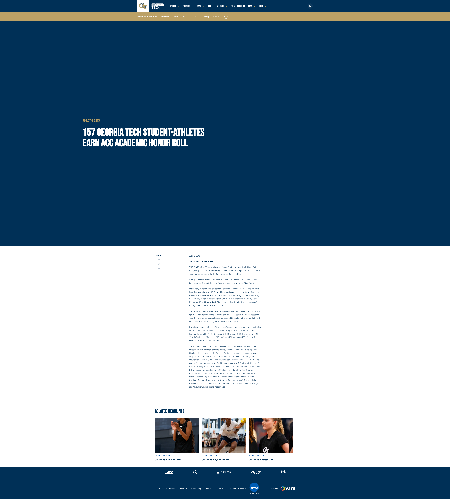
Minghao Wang (242, 283)
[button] (310, 6)
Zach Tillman (217, 302)
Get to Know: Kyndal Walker (215, 460)
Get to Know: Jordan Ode (261, 460)
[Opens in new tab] (169, 472)
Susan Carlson (206, 295)
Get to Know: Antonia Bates (168, 460)
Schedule (165, 16)
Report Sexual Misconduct (237, 489)
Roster (175, 16)
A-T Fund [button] (221, 6)
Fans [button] (199, 6)
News (185, 16)
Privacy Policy (195, 489)
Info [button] (261, 6)
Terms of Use (209, 489)
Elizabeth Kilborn (241, 302)
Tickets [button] (186, 6)
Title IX (220, 489)
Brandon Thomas (206, 305)
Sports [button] (173, 6)
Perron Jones (206, 299)
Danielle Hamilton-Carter (240, 292)
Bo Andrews (202, 292)
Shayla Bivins (219, 292)
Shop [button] (210, 6)
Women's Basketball (147, 16)
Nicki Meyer (221, 295)
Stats (194, 16)
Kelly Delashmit (243, 295)
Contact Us (182, 489)
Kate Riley (203, 302)
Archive (216, 16)
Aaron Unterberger (224, 299)
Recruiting (204, 16)
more (226, 16)
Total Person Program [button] (242, 6)
